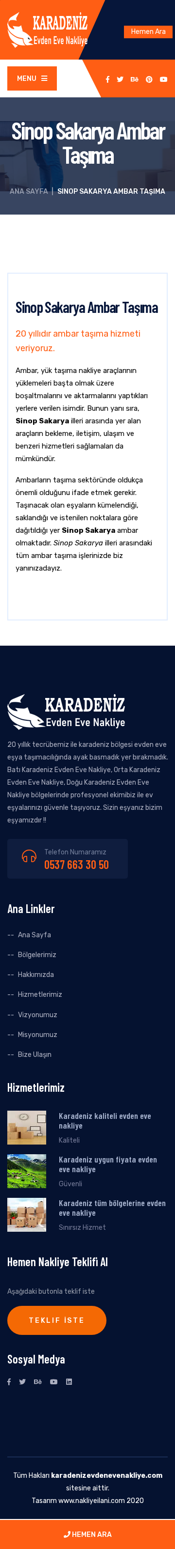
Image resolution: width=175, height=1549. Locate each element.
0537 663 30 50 (76, 864)
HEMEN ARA (91, 1535)
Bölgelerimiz (37, 955)
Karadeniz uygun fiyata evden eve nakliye (108, 1164)
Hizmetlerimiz (40, 994)
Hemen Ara (148, 32)
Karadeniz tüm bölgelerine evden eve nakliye (112, 1207)
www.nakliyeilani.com (91, 1501)
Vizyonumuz (37, 1015)
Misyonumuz (37, 1035)
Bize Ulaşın (35, 1054)
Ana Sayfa (29, 191)
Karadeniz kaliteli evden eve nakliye (105, 1120)
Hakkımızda (36, 974)
